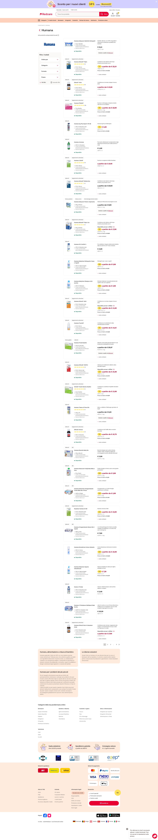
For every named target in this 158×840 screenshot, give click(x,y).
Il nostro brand (52, 20)
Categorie (43, 20)
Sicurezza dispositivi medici (45, 801)
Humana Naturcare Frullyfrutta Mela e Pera (84, 469)
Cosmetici (75, 20)
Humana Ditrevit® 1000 (80, 301)
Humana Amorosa (79, 142)
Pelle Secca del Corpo (85, 718)
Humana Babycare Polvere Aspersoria (84, 201)
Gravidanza (62, 718)
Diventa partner (59, 801)
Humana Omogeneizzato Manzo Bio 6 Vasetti (84, 527)
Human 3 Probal (78, 587)
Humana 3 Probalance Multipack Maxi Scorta (84, 606)
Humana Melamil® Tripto (80, 62)
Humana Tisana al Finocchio (81, 407)
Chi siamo (117, 10)
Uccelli (40, 737)
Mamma (61, 716)
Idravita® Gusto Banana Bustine (82, 386)
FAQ (39, 794)
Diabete (40, 716)
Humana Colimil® (78, 160)
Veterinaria (94, 20)
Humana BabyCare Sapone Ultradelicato (81, 567)
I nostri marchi (41, 25)
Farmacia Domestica (43, 723)
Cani (39, 732)
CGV (72, 798)
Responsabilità (75, 796)
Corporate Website (60, 794)
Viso (80, 714)
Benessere (61, 20)
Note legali (74, 807)
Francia (111, 821)
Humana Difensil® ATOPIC (81, 365)
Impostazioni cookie (76, 805)
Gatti (39, 734)
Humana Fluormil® (79, 323)
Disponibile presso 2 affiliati (104, 369)
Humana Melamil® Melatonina (82, 181)
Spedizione (41, 797)
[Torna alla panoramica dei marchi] (40, 30)
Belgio (87, 821)
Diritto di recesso (75, 800)
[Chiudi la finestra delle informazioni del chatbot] (127, 829)
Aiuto (39, 792)
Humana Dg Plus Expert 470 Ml (82, 123)
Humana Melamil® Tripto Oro (81, 222)
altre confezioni (102, 74)
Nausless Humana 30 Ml (80, 508)
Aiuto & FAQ (112, 10)
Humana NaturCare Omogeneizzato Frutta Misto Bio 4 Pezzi (83, 489)
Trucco (81, 711)
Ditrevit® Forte (78, 82)
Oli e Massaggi (83, 716)
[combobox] (49, 59)
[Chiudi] (156, 1)
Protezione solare (103, 20)
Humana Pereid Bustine (80, 342)
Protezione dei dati (76, 803)
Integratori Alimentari (105, 714)
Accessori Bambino (64, 714)
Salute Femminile (42, 711)
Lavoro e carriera (59, 797)
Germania (78, 821)
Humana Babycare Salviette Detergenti (84, 41)
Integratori (68, 20)
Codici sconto (74, 9)
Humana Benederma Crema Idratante (84, 547)
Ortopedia (40, 721)
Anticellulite (82, 721)
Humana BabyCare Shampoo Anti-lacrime (83, 282)
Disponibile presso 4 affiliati (104, 305)
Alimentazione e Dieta (106, 716)
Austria (95, 821)
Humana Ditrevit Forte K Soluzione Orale (83, 626)
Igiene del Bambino (64, 711)
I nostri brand (58, 799)
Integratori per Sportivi (106, 711)
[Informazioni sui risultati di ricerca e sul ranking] (58, 35)
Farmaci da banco (84, 20)
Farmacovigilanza (42, 799)
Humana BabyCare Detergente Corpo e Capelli (84, 262)
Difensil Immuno (78, 429)
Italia (118, 821)
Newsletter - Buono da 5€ (62, 10)
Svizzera (103, 821)
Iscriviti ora (105, 803)
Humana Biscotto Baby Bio (81, 450)
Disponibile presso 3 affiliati (104, 227)
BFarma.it (110, 52)
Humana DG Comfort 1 (80, 244)
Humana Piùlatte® (79, 103)
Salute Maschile (42, 714)
